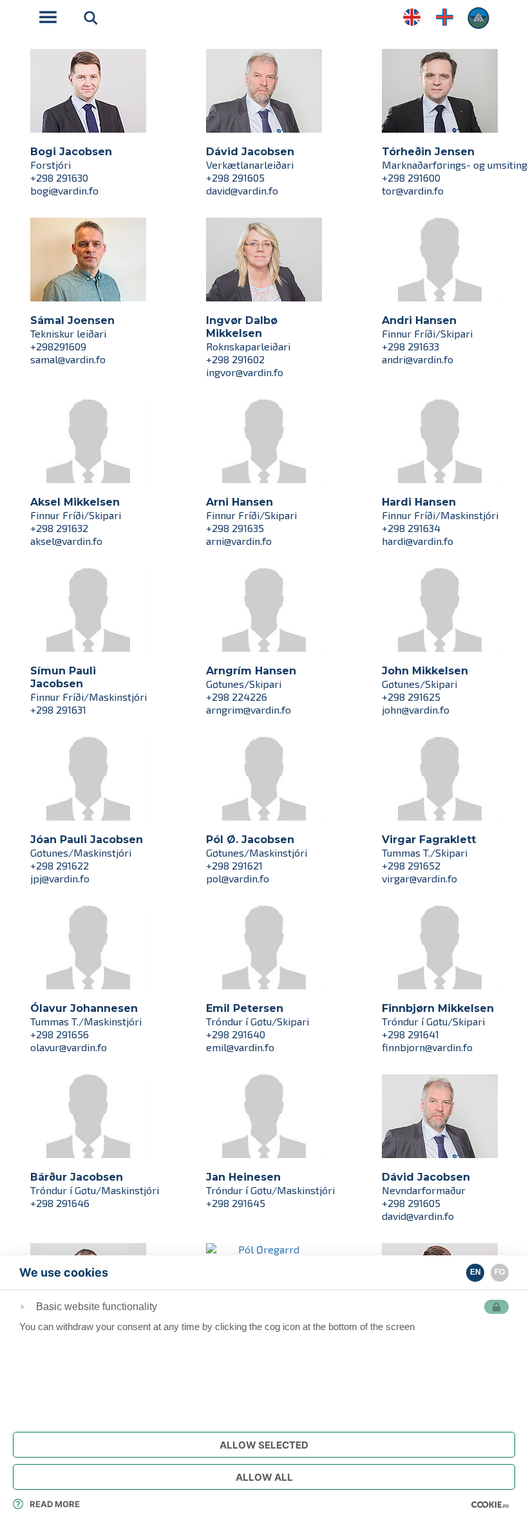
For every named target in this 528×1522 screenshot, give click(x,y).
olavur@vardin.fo (68, 1047)
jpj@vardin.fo (60, 878)
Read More (55, 1504)
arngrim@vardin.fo (248, 709)
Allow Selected (264, 1445)
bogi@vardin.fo (64, 190)
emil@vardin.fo (240, 1047)
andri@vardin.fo (417, 359)
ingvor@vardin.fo (244, 372)
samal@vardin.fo (68, 359)
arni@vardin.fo (239, 541)
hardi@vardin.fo (417, 541)
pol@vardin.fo (237, 878)
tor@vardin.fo (413, 190)
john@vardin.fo (415, 709)
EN (475, 1272)
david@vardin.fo (242, 190)
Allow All (264, 1477)
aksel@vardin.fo (66, 541)
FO (500, 1272)
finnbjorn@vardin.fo (427, 1047)
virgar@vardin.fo (419, 878)
